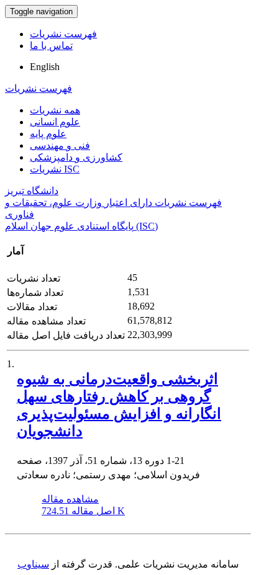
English (45, 66)
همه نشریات (55, 110)
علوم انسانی (55, 122)
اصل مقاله (83, 511)
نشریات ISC (55, 169)
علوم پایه (48, 133)
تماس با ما (51, 45)
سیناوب (33, 564)
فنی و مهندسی (60, 145)
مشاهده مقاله (70, 499)
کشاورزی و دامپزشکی (76, 157)
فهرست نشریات (63, 34)
